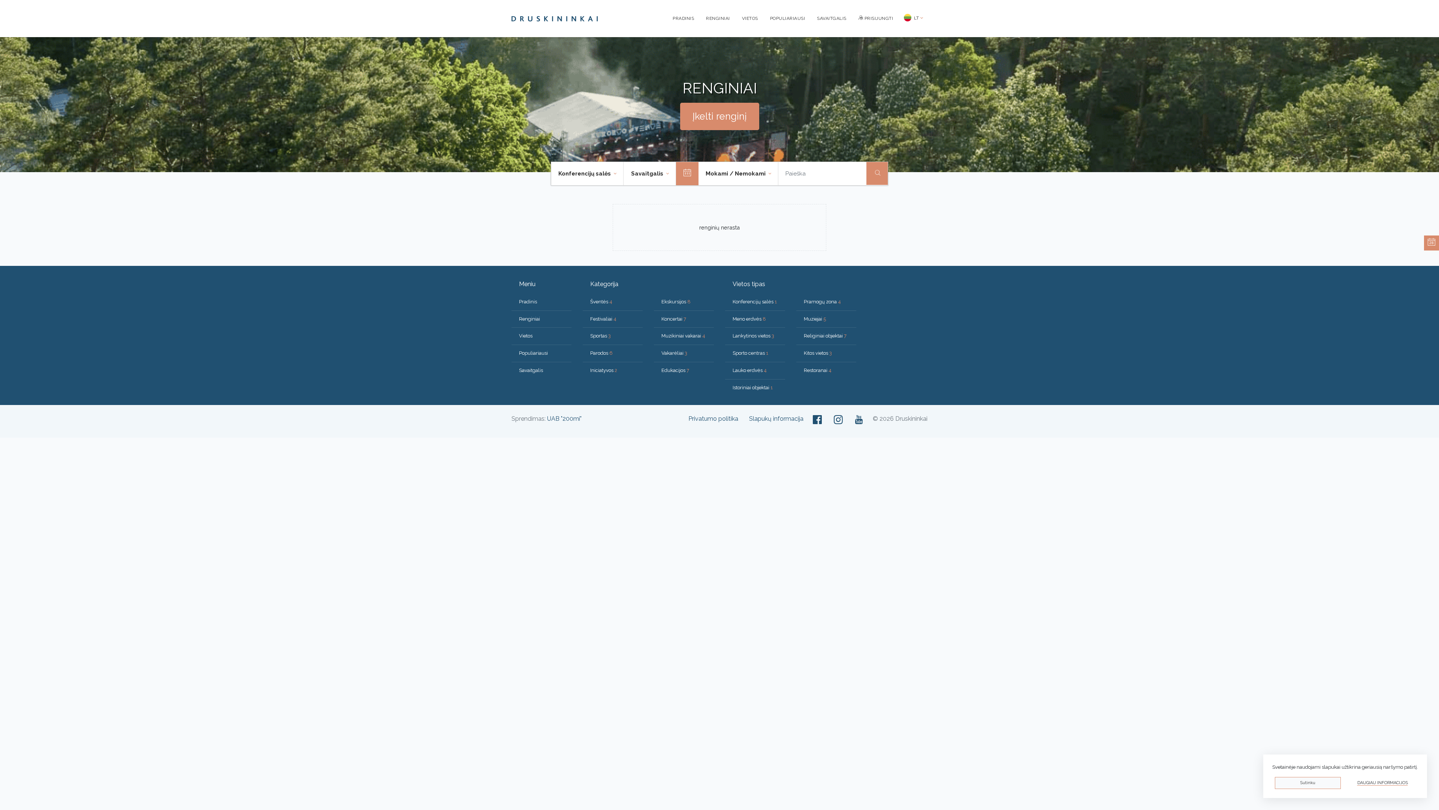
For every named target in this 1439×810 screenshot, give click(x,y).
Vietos (750, 18)
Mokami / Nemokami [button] (736, 173)
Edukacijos (675, 370)
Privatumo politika (713, 418)
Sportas (600, 336)
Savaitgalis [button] (648, 173)
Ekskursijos (676, 301)
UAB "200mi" (564, 418)
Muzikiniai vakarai (683, 336)
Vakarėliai (674, 353)
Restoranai (818, 370)
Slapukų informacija (776, 418)
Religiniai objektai (825, 336)
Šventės (601, 301)
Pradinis (683, 18)
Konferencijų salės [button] (585, 173)
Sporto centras (750, 353)
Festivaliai (603, 319)
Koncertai (673, 319)
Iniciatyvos (603, 370)
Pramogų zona (822, 301)
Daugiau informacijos (1382, 782)
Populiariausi (787, 18)
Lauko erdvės (750, 370)
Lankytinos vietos (753, 336)
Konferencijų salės (755, 301)
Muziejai (815, 319)
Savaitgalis (832, 18)
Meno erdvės (749, 319)
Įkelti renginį (720, 116)
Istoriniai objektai (753, 387)
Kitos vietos (818, 353)
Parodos (601, 353)
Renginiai (718, 18)
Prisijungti (878, 18)
